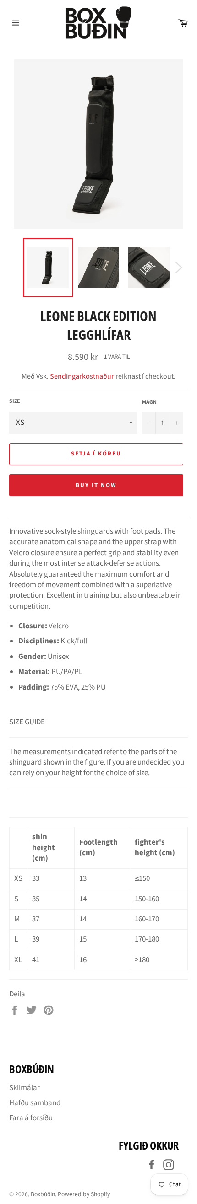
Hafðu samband (34, 1102)
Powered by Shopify (84, 1194)
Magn (149, 402)
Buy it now (96, 485)
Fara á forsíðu (31, 1118)
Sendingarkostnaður (82, 376)
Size (14, 401)
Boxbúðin (43, 1194)
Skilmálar (24, 1087)
